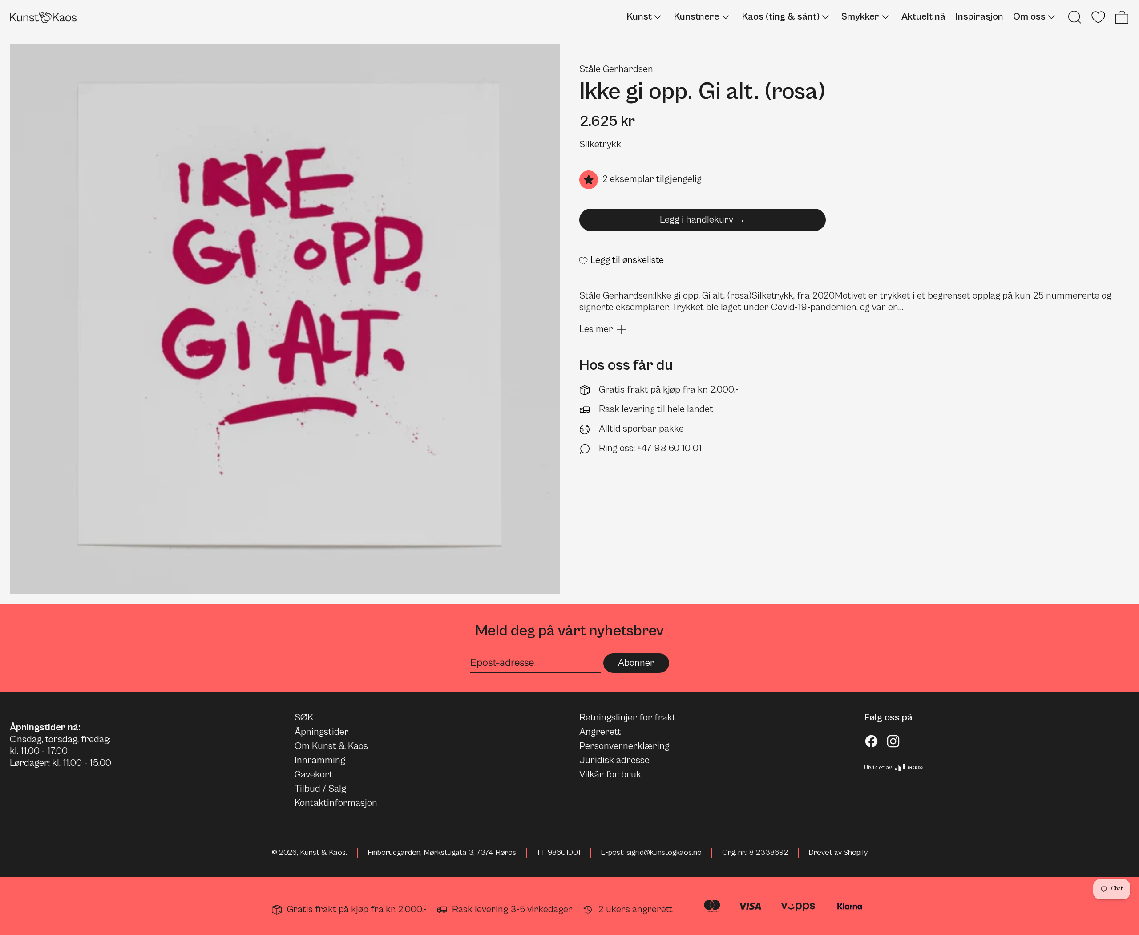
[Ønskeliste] (1098, 17)
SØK (304, 717)
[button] (1074, 17)
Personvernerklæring (624, 746)
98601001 (564, 852)
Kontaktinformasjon (336, 803)
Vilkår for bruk (610, 774)
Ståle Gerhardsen (616, 69)
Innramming (320, 760)
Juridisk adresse (614, 760)
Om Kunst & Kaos (331, 746)
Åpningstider (322, 731)
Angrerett (600, 731)
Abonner (636, 662)
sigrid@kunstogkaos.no (664, 852)
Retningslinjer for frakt (627, 717)
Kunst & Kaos (323, 852)
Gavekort (314, 774)
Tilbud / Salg (320, 788)
